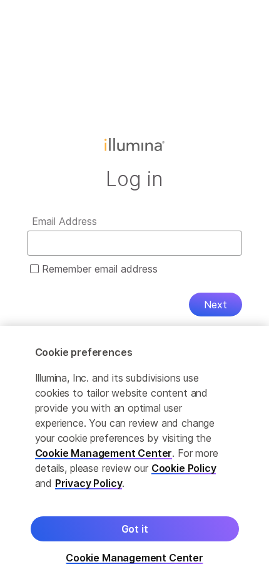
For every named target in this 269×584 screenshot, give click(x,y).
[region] (134, 455)
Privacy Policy (89, 483)
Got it (134, 529)
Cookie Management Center (104, 453)
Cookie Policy (183, 468)
